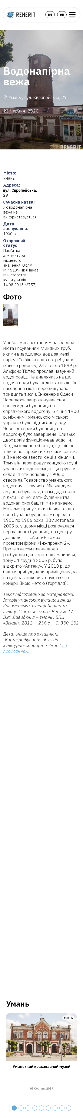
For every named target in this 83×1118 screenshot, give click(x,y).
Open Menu (72, 14)
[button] (14, 1108)
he (62, 14)
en (50, 14)
